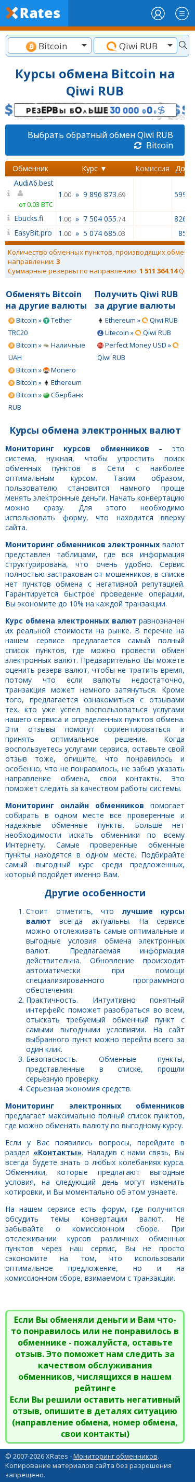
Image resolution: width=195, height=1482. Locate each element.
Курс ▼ (94, 168)
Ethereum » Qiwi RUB (140, 320)
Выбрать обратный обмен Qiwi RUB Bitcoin (100, 140)
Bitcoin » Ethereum (48, 382)
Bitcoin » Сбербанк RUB (46, 401)
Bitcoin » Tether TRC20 (40, 326)
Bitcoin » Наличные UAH (46, 351)
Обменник (30, 168)
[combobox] (50, 45)
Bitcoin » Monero (45, 370)
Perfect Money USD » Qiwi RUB (135, 351)
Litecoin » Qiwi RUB (137, 332)
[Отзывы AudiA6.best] (8, 193)
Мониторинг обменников (115, 1456)
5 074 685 (104, 233)
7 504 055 (104, 219)
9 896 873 (104, 194)
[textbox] (49, 46)
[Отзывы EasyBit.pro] (8, 232)
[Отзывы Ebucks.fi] (8, 218)
